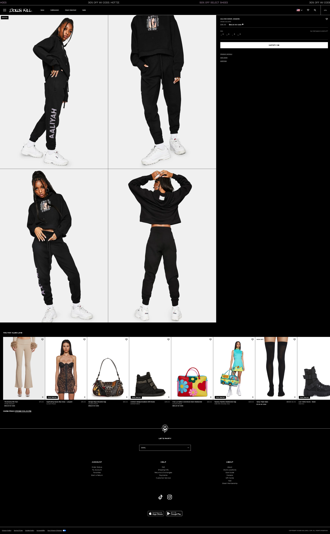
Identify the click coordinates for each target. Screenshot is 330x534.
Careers (230, 475)
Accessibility (41, 530)
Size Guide (230, 472)
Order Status (97, 467)
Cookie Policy (29, 530)
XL (238, 35)
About (229, 467)
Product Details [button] (226, 54)
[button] (103, 2)
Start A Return (97, 475)
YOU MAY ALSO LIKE (12, 333)
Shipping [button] (223, 61)
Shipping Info (163, 470)
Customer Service (163, 478)
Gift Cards (230, 478)
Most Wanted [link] (70, 10)
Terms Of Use (18, 530)
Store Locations (229, 470)
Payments (163, 475)
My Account (97, 470)
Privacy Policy (6, 530)
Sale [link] (84, 10)
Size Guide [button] (224, 57)
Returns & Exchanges (163, 472)
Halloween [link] (54, 10)
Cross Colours (225, 21)
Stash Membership (229, 483)
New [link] (42, 10)
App (229, 480)
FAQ (163, 467)
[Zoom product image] (54, 92)
